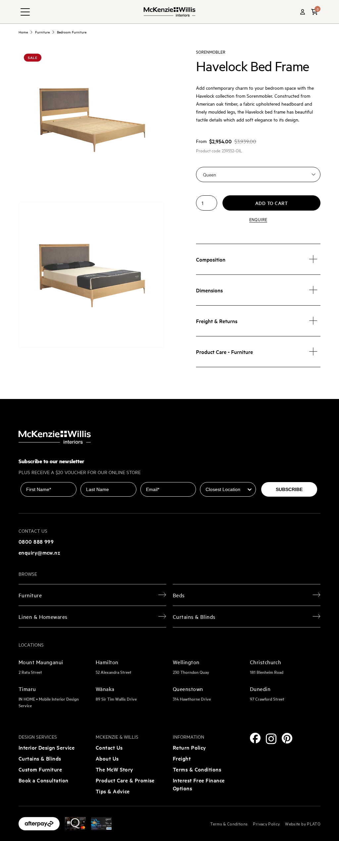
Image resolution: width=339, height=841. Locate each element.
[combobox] (226, 489)
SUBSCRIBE (289, 489)
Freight (182, 758)
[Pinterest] (287, 738)
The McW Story (114, 769)
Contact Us (109, 747)
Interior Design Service (46, 747)
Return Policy (189, 747)
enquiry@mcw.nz (39, 552)
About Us (107, 758)
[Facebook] (255, 738)
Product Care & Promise (125, 780)
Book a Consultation (44, 780)
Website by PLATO (302, 823)
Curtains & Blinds (40, 758)
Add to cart (271, 203)
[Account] (303, 12)
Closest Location (219, 477)
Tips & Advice (113, 791)
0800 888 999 (36, 541)
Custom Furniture (40, 769)
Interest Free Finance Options (198, 784)
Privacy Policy (266, 823)
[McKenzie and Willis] (169, 11)
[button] (314, 12)
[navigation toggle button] (25, 12)
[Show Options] (249, 489)
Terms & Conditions (197, 769)
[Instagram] (271, 739)
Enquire (258, 219)
